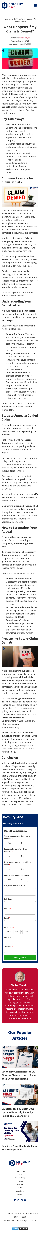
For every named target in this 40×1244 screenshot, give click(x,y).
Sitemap (20, 1194)
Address (7, 937)
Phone (7, 908)
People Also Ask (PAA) (11, 19)
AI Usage (20, 1181)
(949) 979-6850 (20, 1217)
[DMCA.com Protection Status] (20, 1229)
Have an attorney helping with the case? (18, 863)
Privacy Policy (20, 1171)
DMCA (20, 1188)
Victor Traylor (24, 38)
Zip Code (8, 947)
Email (7, 918)
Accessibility (20, 1191)
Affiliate (20, 1184)
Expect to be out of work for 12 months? (16, 850)
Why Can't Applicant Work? (15, 886)
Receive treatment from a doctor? (18, 875)
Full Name (9, 899)
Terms (20, 1174)
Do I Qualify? (20, 957)
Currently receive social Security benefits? (17, 837)
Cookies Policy (20, 1178)
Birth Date (9, 927)
